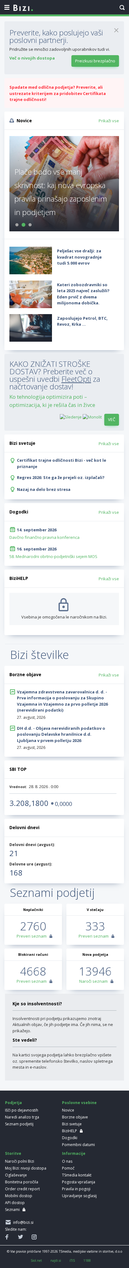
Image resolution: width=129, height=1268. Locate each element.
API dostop (15, 1202)
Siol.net (36, 1260)
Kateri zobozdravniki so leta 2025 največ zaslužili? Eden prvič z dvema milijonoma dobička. (83, 294)
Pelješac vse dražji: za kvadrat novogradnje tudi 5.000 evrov (79, 257)
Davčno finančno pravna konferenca (44, 537)
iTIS (72, 1260)
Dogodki (69, 1137)
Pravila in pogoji (76, 1189)
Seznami (12, 1209)
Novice (68, 1110)
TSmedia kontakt (76, 1175)
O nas (67, 1161)
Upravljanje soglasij (79, 1195)
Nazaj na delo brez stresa (43, 489)
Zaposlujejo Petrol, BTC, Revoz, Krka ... (82, 321)
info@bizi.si (22, 1222)
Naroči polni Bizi (19, 1161)
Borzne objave (75, 1117)
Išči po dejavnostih (21, 1110)
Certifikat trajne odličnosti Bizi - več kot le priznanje (61, 463)
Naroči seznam (93, 981)
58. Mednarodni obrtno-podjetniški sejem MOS (53, 556)
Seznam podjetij (19, 1124)
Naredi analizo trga (22, 1117)
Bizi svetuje (72, 1124)
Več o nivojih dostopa (32, 58)
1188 (87, 1260)
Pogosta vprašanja (78, 1182)
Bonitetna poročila (21, 1182)
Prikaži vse (109, 121)
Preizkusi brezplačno (95, 61)
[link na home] (23, 8)
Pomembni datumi (78, 1144)
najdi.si (55, 1260)
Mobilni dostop (18, 1195)
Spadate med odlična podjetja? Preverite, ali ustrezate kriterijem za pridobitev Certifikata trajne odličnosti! (57, 93)
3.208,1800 (29, 803)
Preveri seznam (32, 936)
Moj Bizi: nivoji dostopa (25, 1168)
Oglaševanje (16, 1175)
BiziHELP (69, 1131)
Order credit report (22, 1189)
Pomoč (68, 1168)
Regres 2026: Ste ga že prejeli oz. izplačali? (61, 477)
